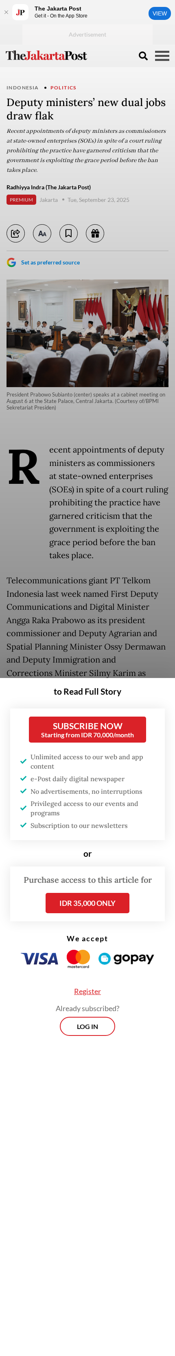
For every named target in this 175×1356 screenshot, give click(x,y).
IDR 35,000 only (87, 903)
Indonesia (23, 87)
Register (87, 991)
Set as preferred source (50, 262)
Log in (87, 1026)
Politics (63, 87)
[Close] (6, 12)
